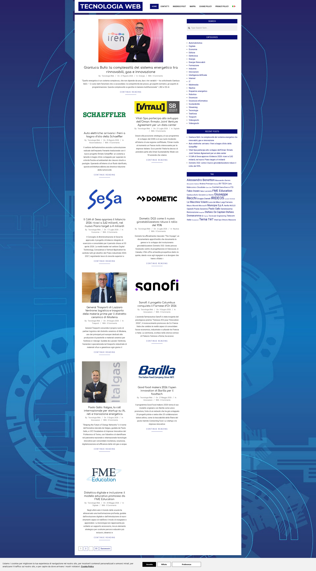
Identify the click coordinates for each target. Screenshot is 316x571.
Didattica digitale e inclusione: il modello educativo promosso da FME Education (104, 496)
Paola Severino (201, 209)
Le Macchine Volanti (197, 202)
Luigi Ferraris (226, 202)
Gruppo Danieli (203, 198)
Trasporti (95, 323)
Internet (192, 78)
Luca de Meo (214, 202)
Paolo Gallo (214, 208)
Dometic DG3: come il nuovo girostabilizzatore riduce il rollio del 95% (157, 222)
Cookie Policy (87, 566)
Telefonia (193, 113)
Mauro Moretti (192, 205)
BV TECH (223, 183)
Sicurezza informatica (198, 101)
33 (96, 548)
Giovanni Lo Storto (206, 195)
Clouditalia (201, 187)
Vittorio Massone (229, 220)
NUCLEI (233, 205)
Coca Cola (209, 187)
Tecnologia (193, 110)
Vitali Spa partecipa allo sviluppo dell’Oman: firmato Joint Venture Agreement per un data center (157, 121)
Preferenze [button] (186, 564)
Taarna (206, 216)
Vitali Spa (217, 220)
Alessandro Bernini (222, 180)
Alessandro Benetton (201, 180)
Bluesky (215, 184)
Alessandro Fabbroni (193, 184)
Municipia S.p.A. (215, 205)
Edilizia (192, 52)
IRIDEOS (217, 198)
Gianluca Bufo (192, 195)
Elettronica (193, 56)
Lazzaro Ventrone (230, 199)
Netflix (226, 205)
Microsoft (203, 205)
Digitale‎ (176, 129)
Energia (142, 76)
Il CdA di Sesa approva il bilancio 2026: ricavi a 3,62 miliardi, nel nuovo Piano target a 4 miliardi (104, 222)
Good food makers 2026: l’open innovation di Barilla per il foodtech (157, 390)
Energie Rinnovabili (197, 62)
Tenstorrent (195, 220)
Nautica (176, 229)
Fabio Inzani (193, 191)
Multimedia (193, 85)
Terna (203, 219)
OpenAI (190, 209)
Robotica (192, 94)
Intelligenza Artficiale (198, 75)
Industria (192, 68)
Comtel (215, 187)
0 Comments (158, 76)
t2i (202, 216)
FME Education (222, 190)
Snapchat (201, 212)
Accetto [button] (149, 564)
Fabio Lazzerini (206, 191)
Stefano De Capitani (215, 212)
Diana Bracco (224, 187)
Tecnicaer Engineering (217, 216)
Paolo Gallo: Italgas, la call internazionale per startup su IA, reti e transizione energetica (104, 410)
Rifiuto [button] (164, 564)
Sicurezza (193, 97)
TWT (211, 219)
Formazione (194, 65)
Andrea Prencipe (206, 184)
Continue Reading (130, 92)
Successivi (105, 548)
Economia (95, 232)
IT (189, 81)
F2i (232, 187)
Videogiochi (194, 120)
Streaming (193, 107)
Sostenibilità (194, 104)
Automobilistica (95, 143)
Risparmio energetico (198, 91)
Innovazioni (148, 312)
